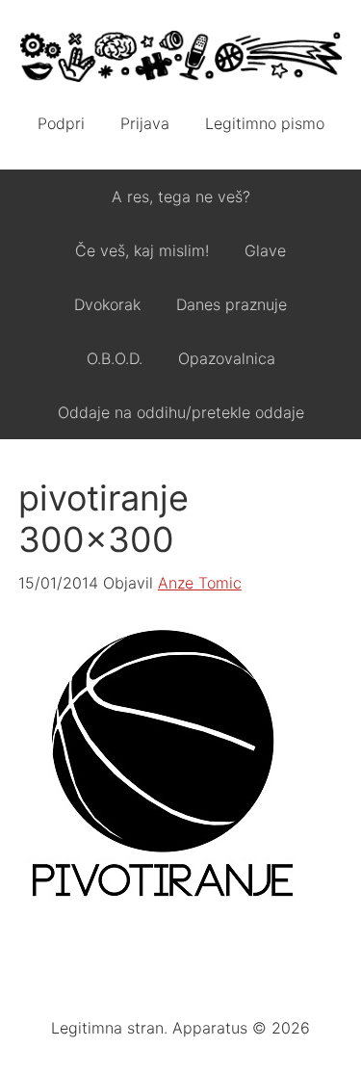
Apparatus (181, 58)
